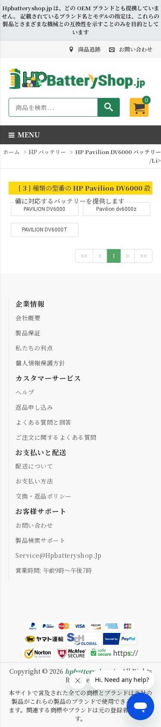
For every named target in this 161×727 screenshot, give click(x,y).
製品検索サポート (40, 540)
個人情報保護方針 (40, 363)
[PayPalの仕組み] (120, 639)
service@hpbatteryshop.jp (58, 555)
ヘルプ (24, 392)
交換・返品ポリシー (43, 496)
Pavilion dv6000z (116, 209)
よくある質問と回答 (43, 422)
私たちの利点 (34, 348)
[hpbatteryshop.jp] (80, 89)
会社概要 (27, 317)
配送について (34, 466)
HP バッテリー (48, 152)
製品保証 (27, 333)
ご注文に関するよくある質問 (56, 437)
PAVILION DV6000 (44, 209)
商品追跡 (89, 49)
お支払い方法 (34, 481)
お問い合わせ (135, 49)
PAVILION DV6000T (44, 230)
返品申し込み (34, 407)
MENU (29, 135)
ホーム (11, 152)
